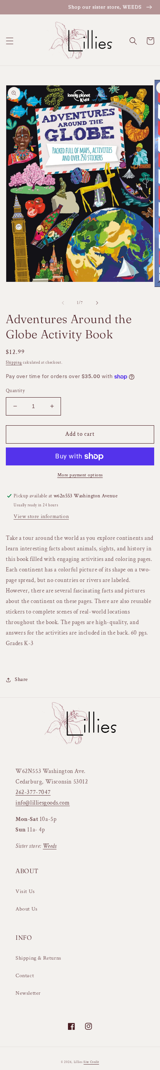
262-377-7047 (33, 792)
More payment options (80, 475)
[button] (9, 41)
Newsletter (28, 993)
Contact (25, 975)
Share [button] (21, 679)
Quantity (15, 390)
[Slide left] (62, 302)
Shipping (14, 362)
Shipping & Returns (38, 958)
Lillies (79, 1062)
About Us (27, 909)
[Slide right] (97, 302)
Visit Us (25, 891)
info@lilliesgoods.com (43, 802)
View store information (41, 516)
